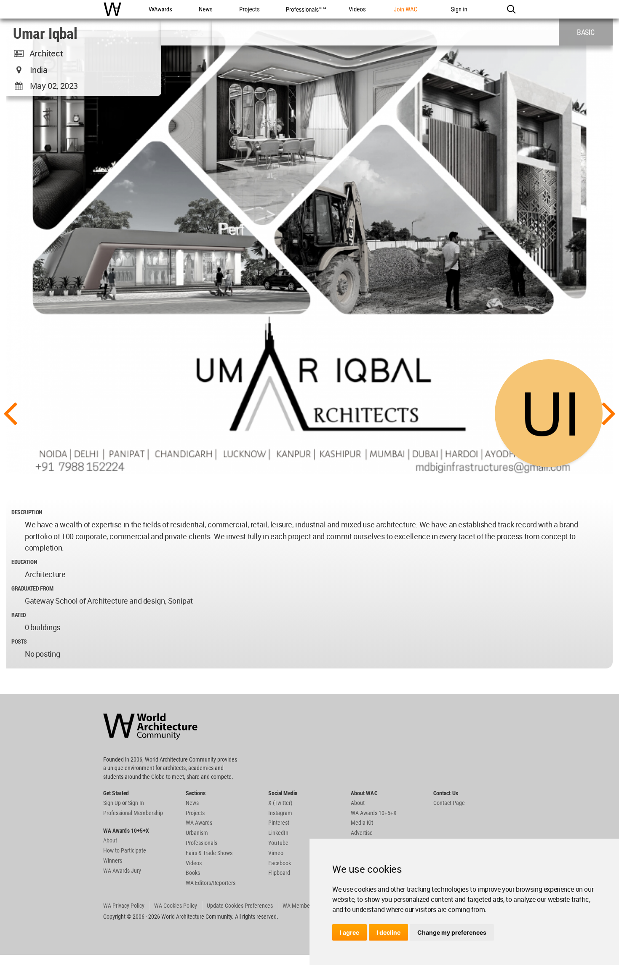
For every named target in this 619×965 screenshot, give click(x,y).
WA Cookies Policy (175, 905)
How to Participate (124, 850)
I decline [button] (388, 932)
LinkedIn (278, 832)
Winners (112, 860)
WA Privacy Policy (123, 905)
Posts (19, 641)
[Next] (609, 412)
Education (24, 562)
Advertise (362, 832)
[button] (511, 9)
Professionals (201, 842)
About (110, 840)
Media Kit (362, 822)
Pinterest (278, 822)
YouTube (278, 842)
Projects (195, 813)
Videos (194, 863)
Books (193, 872)
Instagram (280, 813)
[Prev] (10, 412)
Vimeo (275, 853)
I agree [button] (349, 932)
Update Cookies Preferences (240, 905)
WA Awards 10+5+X (374, 813)
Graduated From (32, 588)
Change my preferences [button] (451, 932)
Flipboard (279, 872)
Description (26, 512)
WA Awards (199, 822)
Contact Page (449, 802)
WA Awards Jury (122, 870)
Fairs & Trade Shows (209, 853)
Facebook (279, 863)
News (192, 802)
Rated (18, 615)
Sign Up (112, 802)
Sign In (136, 802)
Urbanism (197, 832)
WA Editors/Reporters (210, 882)
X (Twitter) (280, 802)
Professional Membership (133, 813)
